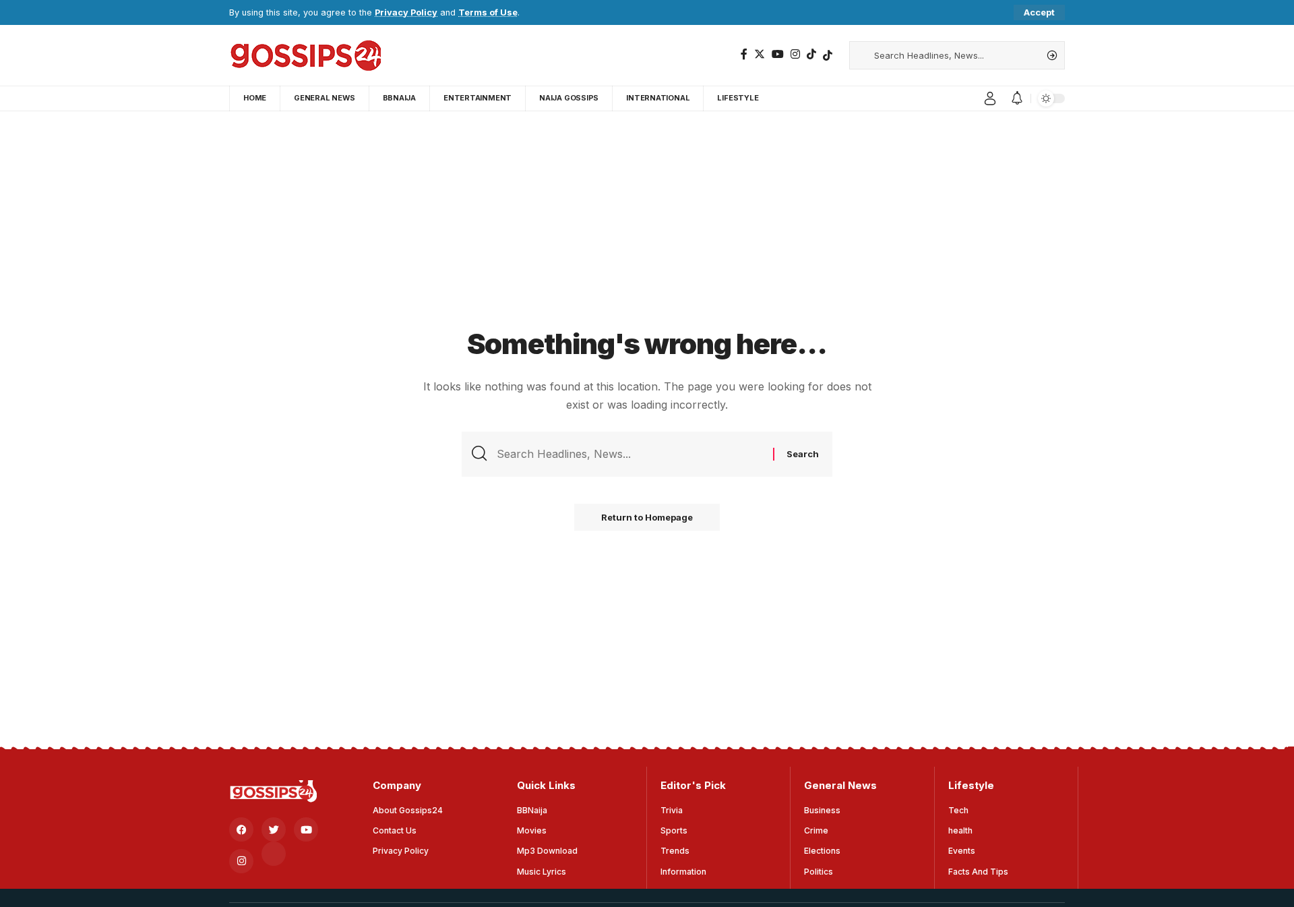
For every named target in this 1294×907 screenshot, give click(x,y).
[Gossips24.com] (305, 55)
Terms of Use (488, 12)
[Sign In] (990, 98)
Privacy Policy (406, 12)
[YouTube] (777, 54)
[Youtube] (306, 829)
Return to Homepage (647, 517)
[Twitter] (759, 54)
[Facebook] (744, 54)
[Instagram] (795, 54)
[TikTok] (811, 54)
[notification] (1017, 98)
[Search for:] (630, 454)
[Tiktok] (828, 55)
